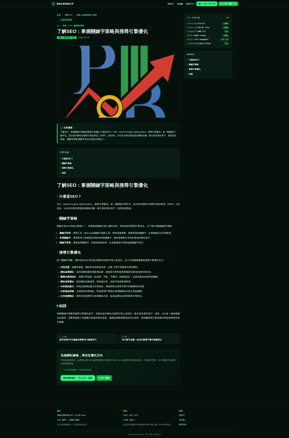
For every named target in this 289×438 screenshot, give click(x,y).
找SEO (171, 4)
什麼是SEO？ (67, 158)
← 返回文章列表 (65, 20)
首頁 (59, 15)
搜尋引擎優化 (68, 168)
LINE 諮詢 (104, 378)
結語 (64, 172)
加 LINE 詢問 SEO (228, 4)
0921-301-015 (130, 415)
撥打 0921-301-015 (207, 4)
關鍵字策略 (67, 163)
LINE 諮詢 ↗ (129, 420)
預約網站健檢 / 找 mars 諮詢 (77, 378)
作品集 (180, 4)
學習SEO (190, 4)
